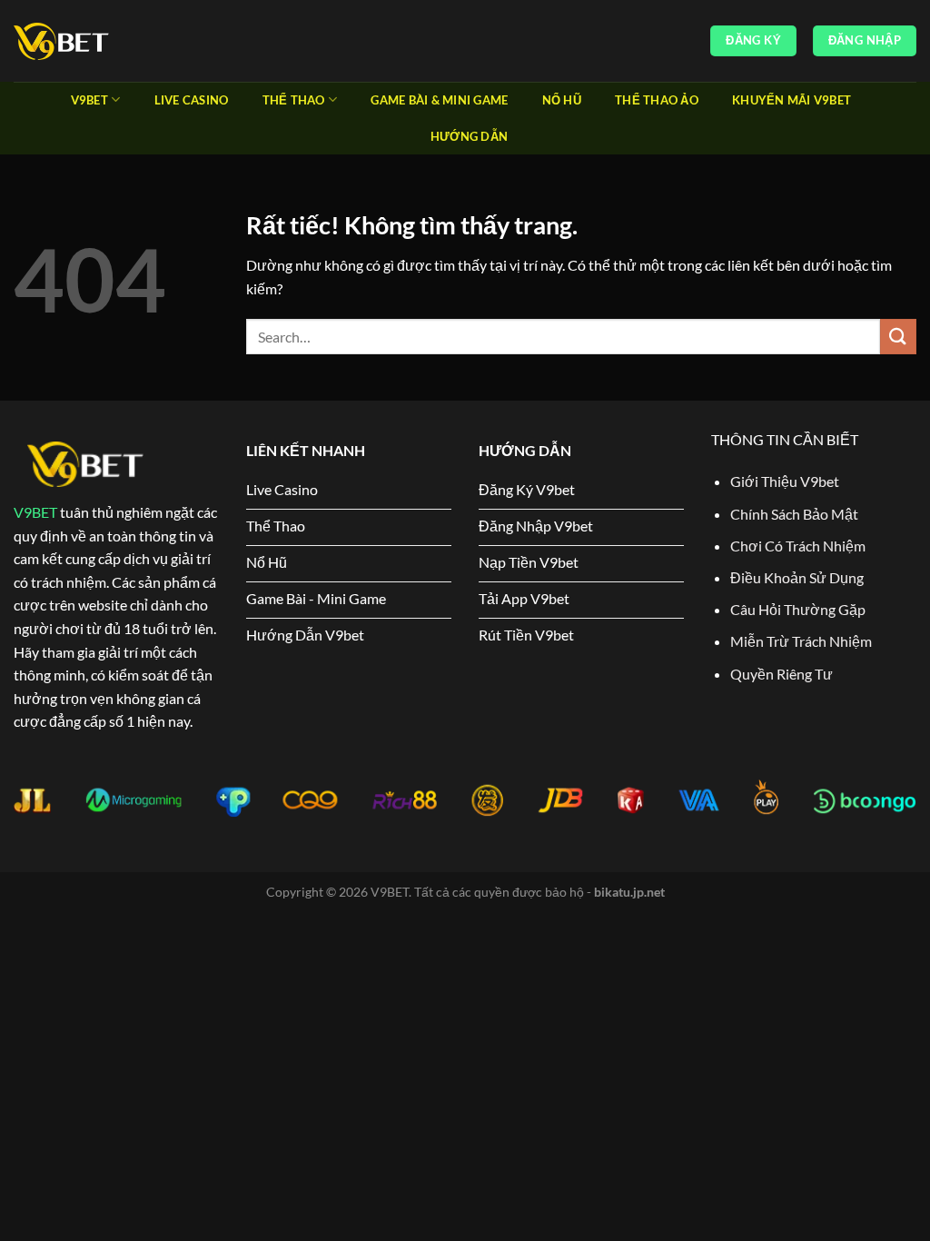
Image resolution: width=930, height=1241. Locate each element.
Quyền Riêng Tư (781, 673)
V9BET (35, 512)
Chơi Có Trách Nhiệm (799, 545)
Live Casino (191, 100)
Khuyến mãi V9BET (791, 100)
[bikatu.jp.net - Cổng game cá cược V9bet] (104, 41)
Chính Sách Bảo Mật (794, 513)
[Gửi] (898, 336)
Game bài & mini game (439, 100)
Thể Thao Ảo (656, 100)
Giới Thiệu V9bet (784, 481)
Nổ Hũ (561, 100)
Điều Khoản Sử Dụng (797, 577)
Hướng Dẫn (469, 136)
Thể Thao (293, 100)
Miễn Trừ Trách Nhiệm (801, 641)
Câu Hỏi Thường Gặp (798, 609)
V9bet (89, 100)
